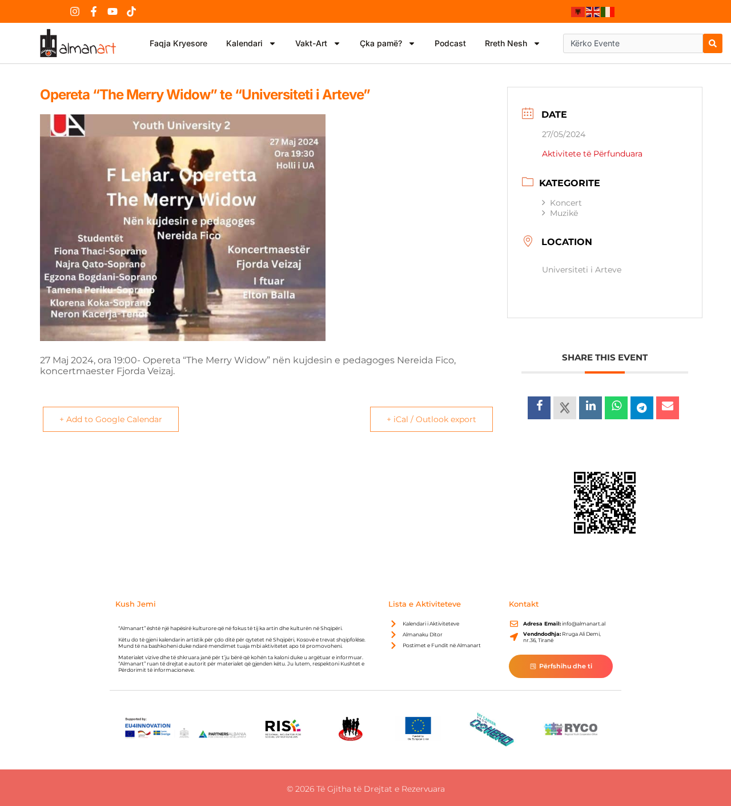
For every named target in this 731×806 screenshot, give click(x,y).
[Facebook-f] (94, 11)
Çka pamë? (381, 43)
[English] (593, 11)
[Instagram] (75, 11)
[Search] (712, 43)
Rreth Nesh (506, 43)
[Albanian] (578, 11)
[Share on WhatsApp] (616, 407)
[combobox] (633, 43)
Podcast (450, 43)
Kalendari (244, 43)
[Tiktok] (131, 11)
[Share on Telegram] (641, 407)
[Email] (667, 407)
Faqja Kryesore (178, 43)
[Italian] (608, 11)
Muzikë (564, 213)
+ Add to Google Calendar (110, 419)
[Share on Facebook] (539, 407)
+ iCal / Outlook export (431, 419)
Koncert (566, 203)
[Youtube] (112, 11)
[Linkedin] (590, 407)
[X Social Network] (564, 407)
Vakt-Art (311, 43)
